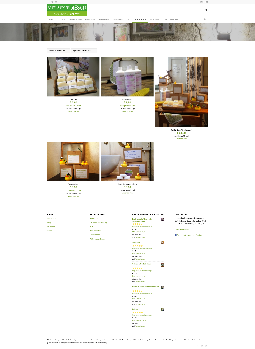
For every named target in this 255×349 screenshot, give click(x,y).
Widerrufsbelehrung (97, 239)
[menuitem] (53, 19)
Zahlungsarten (95, 230)
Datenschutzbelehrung (98, 222)
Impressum (94, 218)
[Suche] (204, 19)
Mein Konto (51, 218)
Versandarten (95, 234)
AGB (92, 226)
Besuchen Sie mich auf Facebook (190, 235)
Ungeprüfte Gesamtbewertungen (142, 226)
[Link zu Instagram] (52, 2)
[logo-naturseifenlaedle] (67, 10)
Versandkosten (73, 111)
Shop (49, 222)
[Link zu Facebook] (48, 2)
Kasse (49, 230)
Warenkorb (51, 226)
